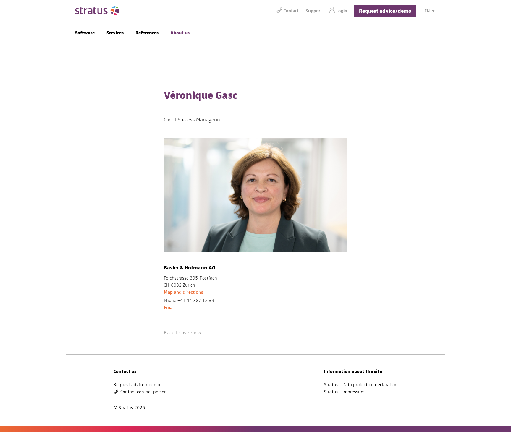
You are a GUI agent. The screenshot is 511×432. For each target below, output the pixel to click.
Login (341, 10)
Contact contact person (143, 391)
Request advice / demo (137, 384)
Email (169, 307)
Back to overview (182, 332)
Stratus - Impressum (344, 391)
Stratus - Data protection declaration (360, 384)
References (147, 32)
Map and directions (183, 292)
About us (180, 32)
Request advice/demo (385, 10)
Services (115, 32)
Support (314, 10)
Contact (291, 10)
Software (85, 32)
